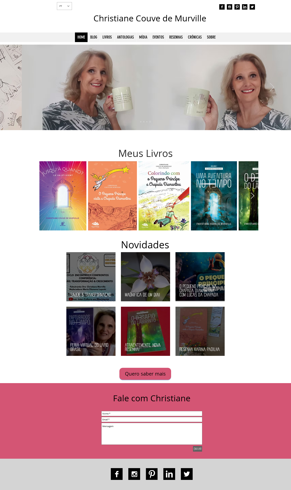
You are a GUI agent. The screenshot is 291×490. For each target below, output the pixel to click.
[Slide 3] (150, 122)
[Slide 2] (146, 121)
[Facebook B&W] (222, 7)
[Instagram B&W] (229, 7)
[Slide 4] (140, 121)
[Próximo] (272, 87)
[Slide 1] (143, 121)
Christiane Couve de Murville (149, 18)
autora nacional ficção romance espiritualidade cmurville (222, 21)
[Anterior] (19, 87)
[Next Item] (252, 196)
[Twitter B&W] (252, 7)
